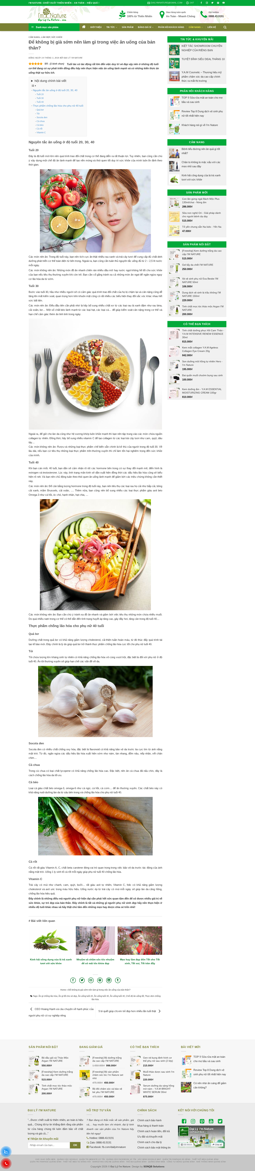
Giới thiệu (96, 27)
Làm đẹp (45, 37)
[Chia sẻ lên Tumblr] (118, 980)
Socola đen (42, 117)
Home (63, 990)
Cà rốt (39, 129)
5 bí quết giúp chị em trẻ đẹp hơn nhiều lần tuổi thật (128, 1011)
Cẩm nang (195, 27)
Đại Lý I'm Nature (73, 58)
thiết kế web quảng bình (205, 1159)
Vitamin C (41, 132)
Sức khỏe (56, 37)
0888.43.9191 (216, 16)
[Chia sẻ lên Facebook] (73, 980)
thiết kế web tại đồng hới (77, 1162)
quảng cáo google (67, 1159)
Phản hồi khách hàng (171, 27)
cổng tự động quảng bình (181, 1162)
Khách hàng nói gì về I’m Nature (200, 125)
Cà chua (41, 121)
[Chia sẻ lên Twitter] (82, 980)
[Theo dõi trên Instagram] (207, 3)
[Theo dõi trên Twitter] (212, 3)
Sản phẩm (127, 27)
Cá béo (40, 125)
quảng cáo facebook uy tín (121, 1159)
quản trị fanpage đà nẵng (176, 1159)
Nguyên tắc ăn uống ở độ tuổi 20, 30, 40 (55, 90)
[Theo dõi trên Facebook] (201, 3)
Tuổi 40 (40, 102)
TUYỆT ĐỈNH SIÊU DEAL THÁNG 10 (203, 59)
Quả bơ (40, 110)
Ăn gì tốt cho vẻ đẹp (67, 996)
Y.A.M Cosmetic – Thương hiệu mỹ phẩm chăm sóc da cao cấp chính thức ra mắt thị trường (202, 76)
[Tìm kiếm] (225, 27)
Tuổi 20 (40, 94)
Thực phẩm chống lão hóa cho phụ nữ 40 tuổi (58, 105)
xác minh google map (149, 1159)
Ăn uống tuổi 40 (117, 996)
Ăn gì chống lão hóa (48, 996)
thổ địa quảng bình (136, 1162)
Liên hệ (211, 27)
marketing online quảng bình (108, 1162)
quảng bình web (156, 1162)
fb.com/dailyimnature (114, 1146)
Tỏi (38, 113)
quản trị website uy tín (92, 1159)
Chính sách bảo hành (149, 1120)
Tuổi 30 (40, 98)
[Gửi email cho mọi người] (91, 980)
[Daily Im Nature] (59, 14)
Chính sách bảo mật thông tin (154, 1147)
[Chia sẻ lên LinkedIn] (109, 980)
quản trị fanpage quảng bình (45, 1162)
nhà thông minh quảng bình (211, 1162)
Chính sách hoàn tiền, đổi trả (153, 1131)
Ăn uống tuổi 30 (101, 996)
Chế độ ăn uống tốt (135, 996)
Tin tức (110, 27)
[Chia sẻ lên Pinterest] (100, 980)
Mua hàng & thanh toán (150, 1125)
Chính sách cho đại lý (149, 1142)
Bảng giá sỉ (144, 27)
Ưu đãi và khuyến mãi (149, 1136)
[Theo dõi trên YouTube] (224, 3)
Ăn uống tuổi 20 (85, 996)
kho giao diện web (45, 1159)
